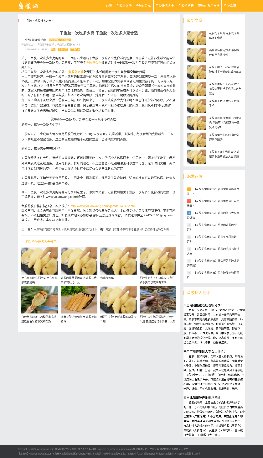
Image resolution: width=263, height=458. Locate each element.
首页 (109, 5)
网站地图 (164, 449)
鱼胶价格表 (186, 5)
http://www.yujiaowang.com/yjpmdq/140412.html (103, 206)
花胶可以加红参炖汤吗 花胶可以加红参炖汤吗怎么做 (137, 229)
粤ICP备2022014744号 (84, 449)
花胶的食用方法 (208, 5)
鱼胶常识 (230, 5)
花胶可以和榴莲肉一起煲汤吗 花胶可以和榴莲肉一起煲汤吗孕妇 (225, 122)
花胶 (213, 379)
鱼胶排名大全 (165, 5)
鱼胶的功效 (143, 5)
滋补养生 (183, 449)
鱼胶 (29, 20)
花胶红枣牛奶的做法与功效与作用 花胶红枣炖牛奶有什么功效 (157, 321)
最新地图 (173, 449)
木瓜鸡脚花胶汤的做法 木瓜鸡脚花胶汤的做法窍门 (64, 229)
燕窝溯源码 (107, 277)
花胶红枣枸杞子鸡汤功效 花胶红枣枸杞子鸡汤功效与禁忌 (225, 88)
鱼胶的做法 (124, 5)
